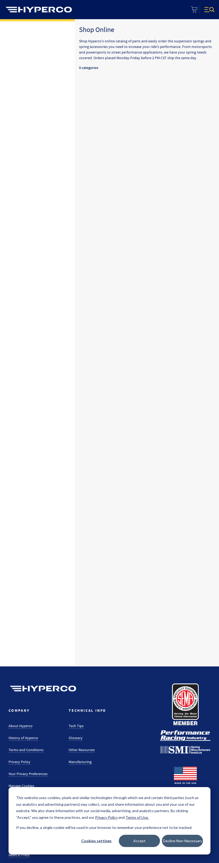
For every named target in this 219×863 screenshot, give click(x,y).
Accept (139, 840)
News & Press (19, 855)
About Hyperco (21, 725)
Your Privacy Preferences (28, 773)
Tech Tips (76, 725)
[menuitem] (38, 10)
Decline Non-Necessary (182, 840)
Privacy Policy (19, 761)
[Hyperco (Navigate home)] (43, 688)
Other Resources (82, 749)
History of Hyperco (23, 737)
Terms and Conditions (26, 749)
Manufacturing (80, 761)
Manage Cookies (21, 785)
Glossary (76, 737)
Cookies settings (96, 840)
